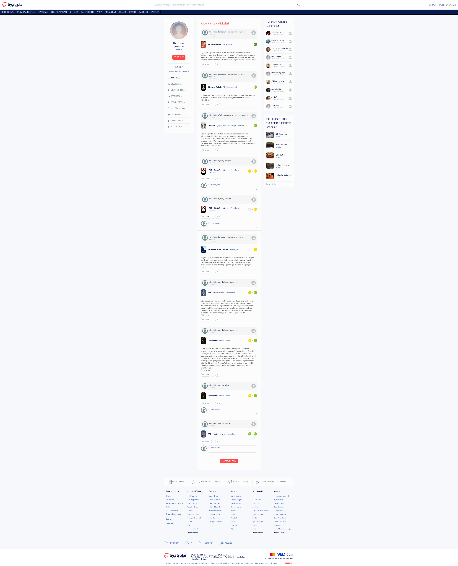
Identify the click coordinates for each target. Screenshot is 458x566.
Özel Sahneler (214, 496)
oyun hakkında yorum (226, 282)
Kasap (254, 525)
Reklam (168, 507)
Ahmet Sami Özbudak (281, 496)
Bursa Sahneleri (214, 514)
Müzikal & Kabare (193, 514)
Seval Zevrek (276, 65)
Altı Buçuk (255, 503)
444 (253, 496)
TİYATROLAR (43, 12)
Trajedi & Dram (192, 507)
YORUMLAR (176, 127)
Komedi (190, 511)
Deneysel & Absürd (194, 518)
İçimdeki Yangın (257, 522)
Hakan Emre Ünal (280, 522)
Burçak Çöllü (278, 511)
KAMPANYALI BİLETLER (26, 12)
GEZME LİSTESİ (178, 102)
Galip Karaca (276, 32)
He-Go (254, 518)
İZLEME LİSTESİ (178, 90)
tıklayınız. (273, 563)
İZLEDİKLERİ (176, 84)
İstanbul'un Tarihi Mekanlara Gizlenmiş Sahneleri (278, 123)
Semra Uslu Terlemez (279, 48)
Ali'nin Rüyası (257, 500)
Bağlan (452, 5)
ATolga (221, 115)
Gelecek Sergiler (236, 500)
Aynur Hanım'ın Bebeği (260, 511)
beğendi (212, 34)
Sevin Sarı (275, 97)
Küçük (254, 529)
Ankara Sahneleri (215, 511)
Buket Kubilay (278, 507)
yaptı (236, 282)
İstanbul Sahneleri (215, 507)
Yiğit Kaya (275, 105)
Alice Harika (213, 32)
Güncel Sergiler (236, 496)
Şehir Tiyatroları (192, 503)
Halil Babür (277, 525)
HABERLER (155, 12)
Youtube (228, 543)
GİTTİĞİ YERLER (178, 108)
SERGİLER (132, 12)
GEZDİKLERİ (176, 96)
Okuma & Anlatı (192, 529)
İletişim (168, 496)
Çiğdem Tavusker (278, 81)
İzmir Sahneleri (214, 518)
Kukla (189, 525)
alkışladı (228, 161)
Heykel (233, 514)
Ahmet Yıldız (276, 89)
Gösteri (190, 522)
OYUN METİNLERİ (87, 12)
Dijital (233, 522)
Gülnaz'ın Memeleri (258, 514)
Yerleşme (234, 525)
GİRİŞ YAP (433, 5)
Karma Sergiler (236, 507)
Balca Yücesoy (279, 503)
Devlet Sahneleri (214, 500)
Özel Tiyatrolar (192, 496)
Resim (233, 511)
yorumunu (241, 32)
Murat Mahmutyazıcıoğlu (282, 529)
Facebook (208, 543)
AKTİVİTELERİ (176, 78)
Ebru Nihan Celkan (280, 518)
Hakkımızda (170, 500)
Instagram (174, 543)
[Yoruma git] (217, 64)
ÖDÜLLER (122, 12)
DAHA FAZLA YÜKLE (229, 461)
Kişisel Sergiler (236, 503)
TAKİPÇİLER (177, 120)
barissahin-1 (223, 32)
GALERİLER (143, 12)
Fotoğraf (234, 518)
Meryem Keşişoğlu (278, 73)
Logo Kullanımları (172, 511)
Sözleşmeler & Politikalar (174, 503)
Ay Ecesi (255, 507)
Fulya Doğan (276, 57)
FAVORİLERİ (176, 114)
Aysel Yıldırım (278, 500)
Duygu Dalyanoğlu (280, 514)
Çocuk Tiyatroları (59, 12)
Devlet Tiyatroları (193, 500)
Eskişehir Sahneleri (215, 522)
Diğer (232, 529)
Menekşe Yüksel (277, 40)
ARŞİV (99, 12)
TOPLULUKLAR (110, 12)
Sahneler (74, 12)
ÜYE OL (441, 5)
